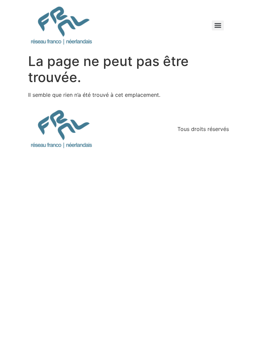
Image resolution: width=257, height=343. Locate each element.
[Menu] (218, 25)
